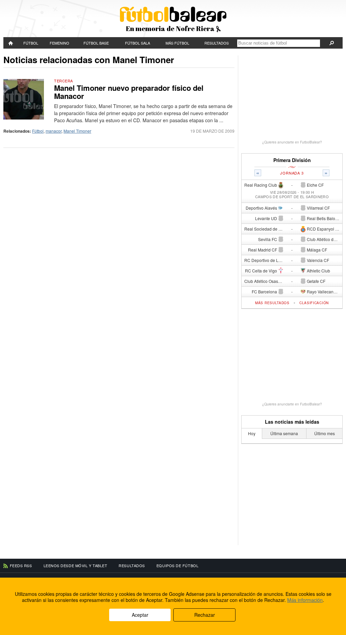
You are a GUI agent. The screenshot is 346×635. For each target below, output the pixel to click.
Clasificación (314, 302)
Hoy (251, 433)
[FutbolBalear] (11, 43)
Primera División (292, 160)
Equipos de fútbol (177, 565)
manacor (53, 131)
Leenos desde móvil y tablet (75, 565)
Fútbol (30, 43)
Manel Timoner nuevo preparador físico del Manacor (128, 91)
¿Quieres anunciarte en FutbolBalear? (292, 142)
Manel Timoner (77, 131)
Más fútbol (177, 43)
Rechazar (204, 614)
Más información (305, 600)
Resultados (216, 43)
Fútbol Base (96, 43)
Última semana (284, 433)
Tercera (63, 80)
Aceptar (140, 614)
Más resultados (272, 302)
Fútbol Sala (137, 43)
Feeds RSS (21, 565)
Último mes (324, 433)
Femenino (59, 43)
